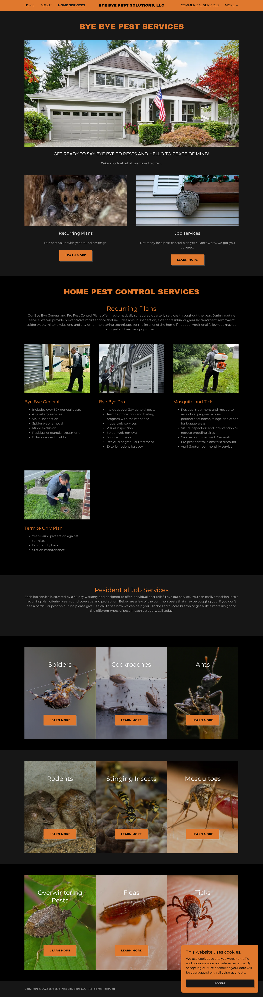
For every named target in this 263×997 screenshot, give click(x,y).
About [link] (46, 5)
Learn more (75, 255)
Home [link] (29, 5)
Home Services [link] (71, 5)
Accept (219, 983)
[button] (232, 5)
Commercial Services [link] (200, 5)
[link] (131, 5)
